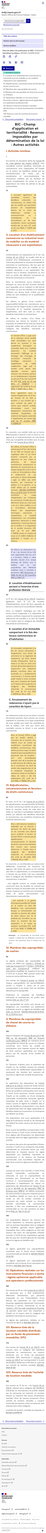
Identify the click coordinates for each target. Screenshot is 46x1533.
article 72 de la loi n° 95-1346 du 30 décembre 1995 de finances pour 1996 (25, 1188)
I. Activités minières (12, 72)
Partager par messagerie (22, 62)
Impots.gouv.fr (6, 1483)
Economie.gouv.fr (7, 1479)
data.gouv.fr (24, 1514)
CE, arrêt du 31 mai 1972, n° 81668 (23, 382)
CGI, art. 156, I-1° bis (19, 1211)
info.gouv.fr (6, 1509)
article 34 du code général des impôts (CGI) (25, 162)
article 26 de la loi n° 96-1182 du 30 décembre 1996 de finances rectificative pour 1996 (25, 1038)
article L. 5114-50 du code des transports (25, 967)
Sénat (3, 1486)
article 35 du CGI (14, 257)
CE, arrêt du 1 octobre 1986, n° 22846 (23, 421)
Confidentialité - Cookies (9, 1523)
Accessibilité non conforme (10, 1519)
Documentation (7, 1450)
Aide (3, 1432)
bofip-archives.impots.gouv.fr (11, 1454)
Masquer (9, 68)
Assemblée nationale (8, 1462)
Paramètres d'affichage (28, 1523)
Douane (4, 1472)
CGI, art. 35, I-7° (19, 1000)
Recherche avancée (11, 24)
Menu (43, 3)
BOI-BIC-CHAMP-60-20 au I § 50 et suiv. (23, 491)
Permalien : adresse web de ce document (16, 56)
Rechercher (28, 21)
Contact (4, 1435)
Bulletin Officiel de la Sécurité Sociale (13, 1466)
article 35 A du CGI (28, 1347)
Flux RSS (4, 1444)
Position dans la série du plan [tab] (14, 41)
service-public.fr (21, 1509)
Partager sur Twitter (10, 62)
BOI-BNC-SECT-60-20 (22, 1265)
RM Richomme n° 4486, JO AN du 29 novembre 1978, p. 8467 (23, 575)
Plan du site (35, 1519)
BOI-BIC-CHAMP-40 (14, 1412)
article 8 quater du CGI (31, 980)
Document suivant (34, 119)
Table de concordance (9, 1447)
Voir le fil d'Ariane (7, 29)
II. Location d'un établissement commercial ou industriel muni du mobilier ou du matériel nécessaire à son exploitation (22, 78)
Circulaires (5, 1469)
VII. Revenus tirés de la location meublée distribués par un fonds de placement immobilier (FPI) (23, 108)
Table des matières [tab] (10, 36)
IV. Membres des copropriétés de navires (19, 89)
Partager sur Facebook (4, 62)
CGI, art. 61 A (12, 1012)
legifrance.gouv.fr (8, 1514)
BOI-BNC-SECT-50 (31, 1322)
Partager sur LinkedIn (16, 62)
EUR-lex (4, 1476)
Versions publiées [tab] (9, 46)
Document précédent (14, 119)
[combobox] (14, 21)
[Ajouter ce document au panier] (10, 56)
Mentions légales (25, 1519)
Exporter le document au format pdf (4, 56)
